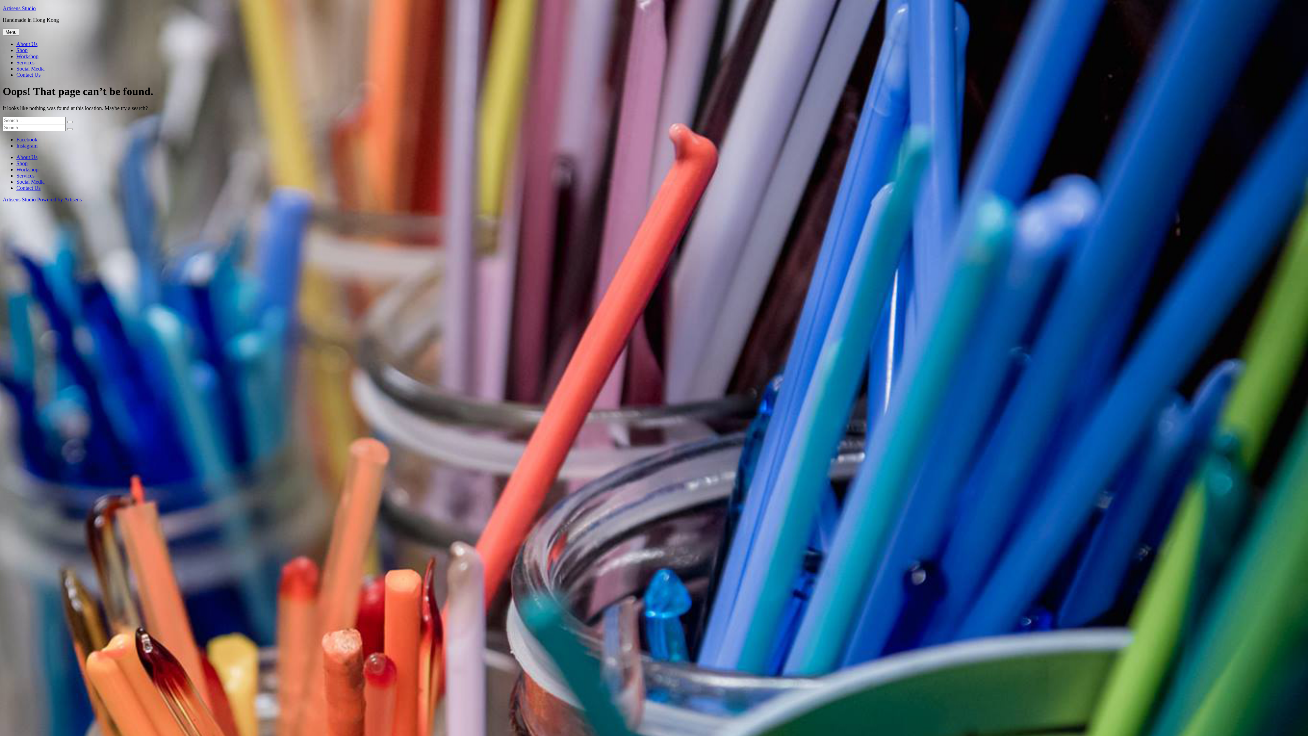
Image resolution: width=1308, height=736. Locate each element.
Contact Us (28, 75)
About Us (26, 44)
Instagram (26, 146)
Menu (10, 32)
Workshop (27, 56)
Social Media (30, 69)
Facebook (26, 139)
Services (25, 62)
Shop (22, 50)
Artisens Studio (19, 8)
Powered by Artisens (59, 199)
